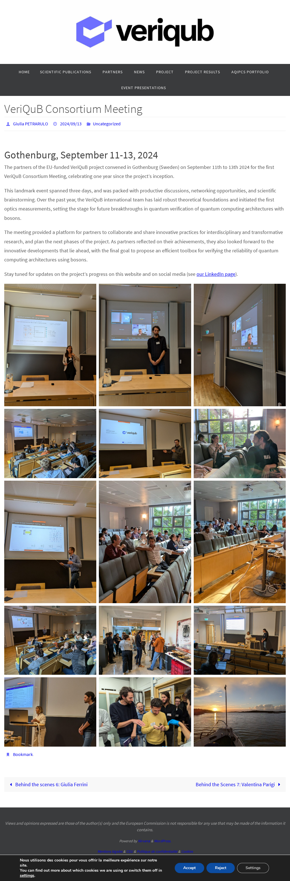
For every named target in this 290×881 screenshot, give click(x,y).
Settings (253, 868)
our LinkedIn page (216, 272)
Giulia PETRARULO (30, 123)
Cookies (187, 848)
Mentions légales (109, 848)
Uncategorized (107, 123)
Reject (220, 868)
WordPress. (162, 837)
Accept (189, 868)
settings (27, 875)
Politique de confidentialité (157, 848)
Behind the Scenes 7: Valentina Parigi (236, 781)
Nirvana (144, 837)
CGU (129, 848)
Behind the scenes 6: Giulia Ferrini (51, 781)
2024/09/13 (71, 123)
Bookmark (23, 752)
